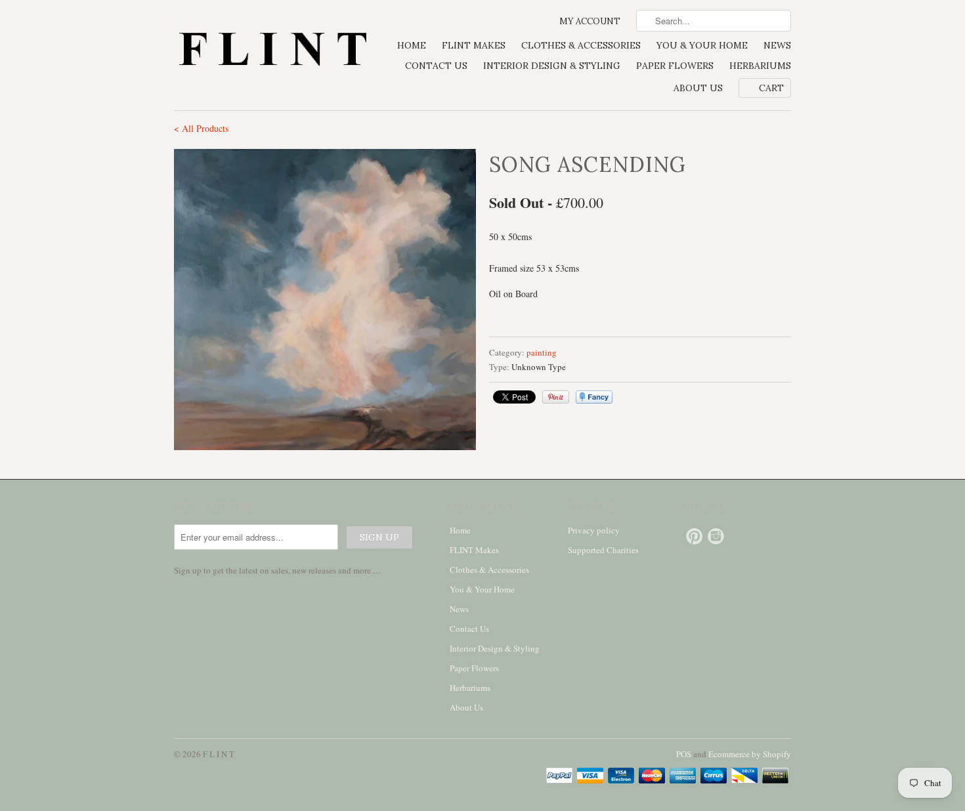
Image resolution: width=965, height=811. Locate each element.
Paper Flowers (675, 66)
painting (541, 352)
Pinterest (694, 536)
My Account (589, 21)
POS (683, 754)
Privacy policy (594, 530)
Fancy (594, 397)
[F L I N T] (272, 51)
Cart (771, 88)
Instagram (716, 536)
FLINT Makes (473, 45)
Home (411, 45)
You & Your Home (702, 45)
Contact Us (436, 66)
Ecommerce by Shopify (749, 754)
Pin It (555, 397)
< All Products (201, 128)
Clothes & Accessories (581, 45)
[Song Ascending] (325, 299)
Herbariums (760, 66)
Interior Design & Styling (551, 66)
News (777, 45)
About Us (698, 88)
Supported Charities (603, 550)
